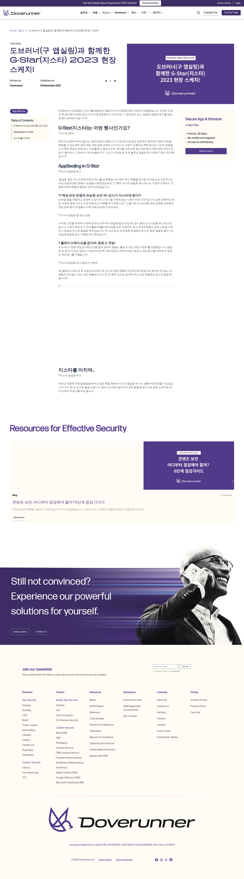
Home (13, 30)
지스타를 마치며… (22, 138)
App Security (29, 700)
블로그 (22, 30)
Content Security (31, 762)
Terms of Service (124, 859)
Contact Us (211, 12)
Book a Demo (224, 3)
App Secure (18, 111)
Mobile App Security (67, 700)
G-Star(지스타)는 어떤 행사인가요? (31, 125)
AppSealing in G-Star (23, 132)
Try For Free (231, 12)
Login (238, 3)
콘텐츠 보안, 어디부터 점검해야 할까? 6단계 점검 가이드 (58, 502)
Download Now (150, 3)
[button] (106, 81)
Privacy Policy (105, 859)
